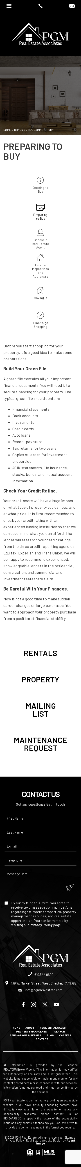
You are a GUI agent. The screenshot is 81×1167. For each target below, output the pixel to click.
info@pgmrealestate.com (43, 990)
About (29, 1027)
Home (16, 1027)
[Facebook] (23, 1004)
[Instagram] (33, 1004)
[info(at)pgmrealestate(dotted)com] (72, 6)
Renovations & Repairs (25, 1035)
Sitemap (69, 1137)
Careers (65, 1035)
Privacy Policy (41, 925)
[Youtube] (56, 1004)
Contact (42, 1039)
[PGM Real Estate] (40, 34)
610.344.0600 (43, 975)
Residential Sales (53, 1027)
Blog (50, 1035)
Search (59, 1031)
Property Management (32, 1031)
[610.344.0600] (40, 6)
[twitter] (45, 1004)
